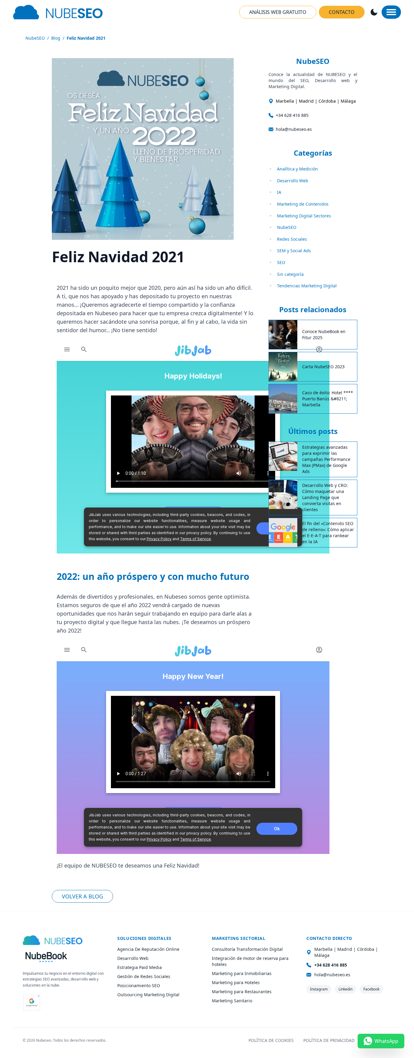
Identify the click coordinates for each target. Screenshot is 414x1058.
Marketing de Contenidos (303, 204)
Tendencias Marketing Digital (307, 286)
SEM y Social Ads (294, 250)
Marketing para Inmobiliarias (242, 973)
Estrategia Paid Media (139, 967)
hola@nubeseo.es (294, 129)
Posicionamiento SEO (138, 985)
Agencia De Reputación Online (148, 949)
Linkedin (345, 989)
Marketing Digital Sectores (304, 216)
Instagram (319, 989)
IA (279, 192)
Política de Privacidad (329, 1040)
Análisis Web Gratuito (277, 12)
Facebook (371, 989)
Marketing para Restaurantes (242, 991)
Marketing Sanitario (232, 1000)
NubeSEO (35, 38)
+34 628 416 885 (292, 115)
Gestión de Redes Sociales (143, 976)
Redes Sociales (292, 239)
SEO (281, 262)
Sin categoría (290, 274)
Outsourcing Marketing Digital (148, 994)
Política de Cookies (271, 1040)
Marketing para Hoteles (236, 982)
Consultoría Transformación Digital (247, 949)
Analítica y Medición (297, 169)
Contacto (342, 12)
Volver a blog (82, 896)
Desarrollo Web (292, 180)
